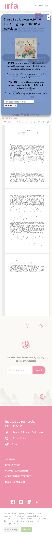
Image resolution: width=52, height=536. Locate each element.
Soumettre (10, 105)
